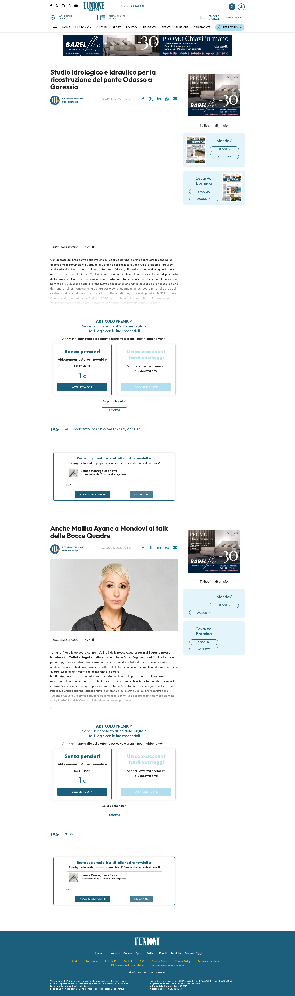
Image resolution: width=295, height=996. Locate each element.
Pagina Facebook (52, 5)
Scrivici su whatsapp (71, 5)
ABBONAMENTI (235, 17)
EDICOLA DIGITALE (214, 17)
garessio (98, 429)
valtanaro (116, 429)
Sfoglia (224, 149)
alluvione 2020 (77, 429)
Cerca (232, 6)
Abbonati (137, 6)
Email (69, 484)
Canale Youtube (76, 5)
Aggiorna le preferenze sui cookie (147, 972)
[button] (241, 6)
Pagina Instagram (65, 5)
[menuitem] (66, 27)
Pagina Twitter (58, 5)
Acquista (224, 156)
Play (87, 247)
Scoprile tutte (146, 387)
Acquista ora (82, 387)
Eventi (112, 18)
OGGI (62, 18)
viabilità (134, 429)
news (69, 834)
